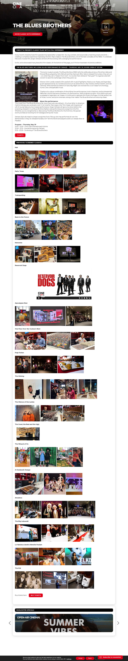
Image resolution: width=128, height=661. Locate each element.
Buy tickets (36, 595)
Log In (89, 5)
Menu (108, 5)
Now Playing (32, 5)
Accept (80, 658)
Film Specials (49, 5)
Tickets (20, 135)
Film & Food (67, 5)
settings (69, 659)
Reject (90, 658)
